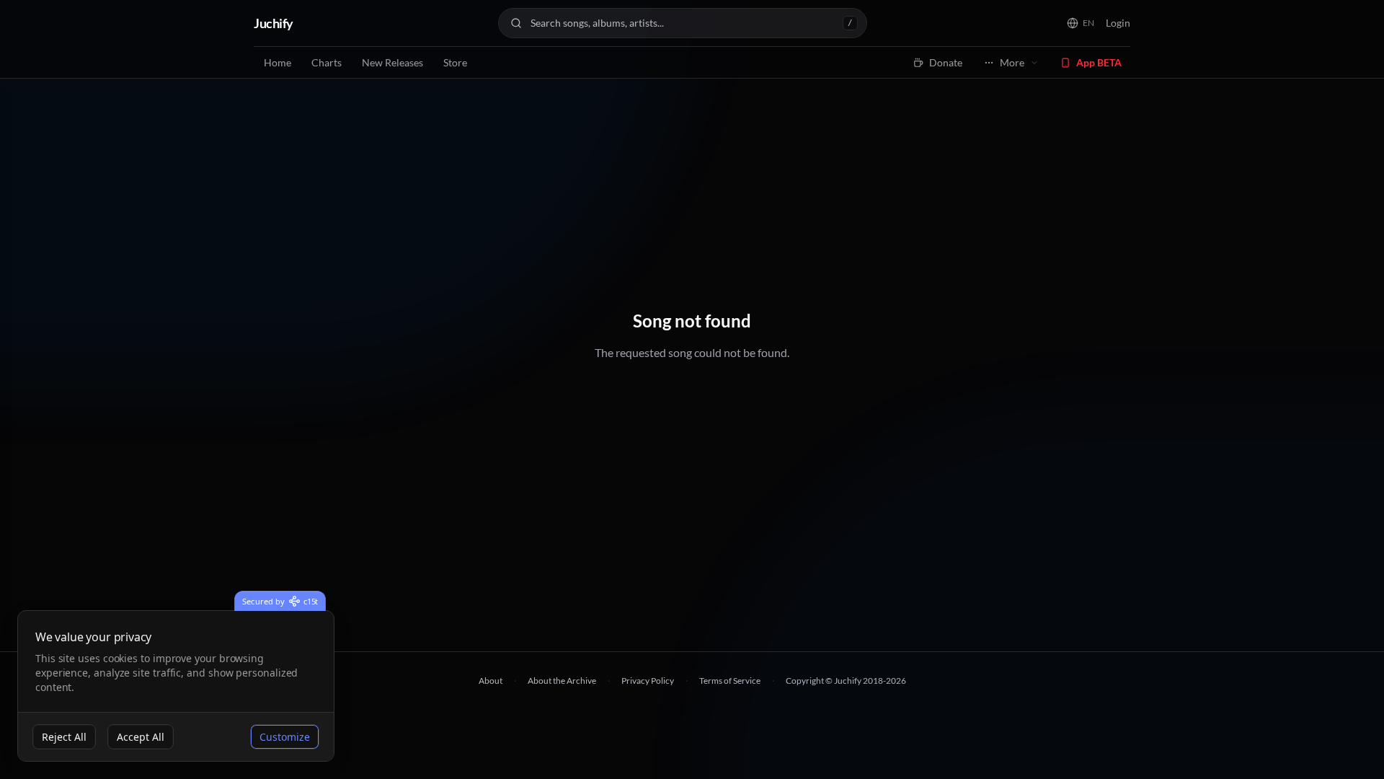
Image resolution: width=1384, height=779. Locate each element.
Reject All (64, 737)
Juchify (273, 23)
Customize (285, 737)
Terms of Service (729, 680)
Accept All (140, 737)
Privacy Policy (647, 680)
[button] (1080, 23)
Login (1118, 23)
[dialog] (175, 686)
